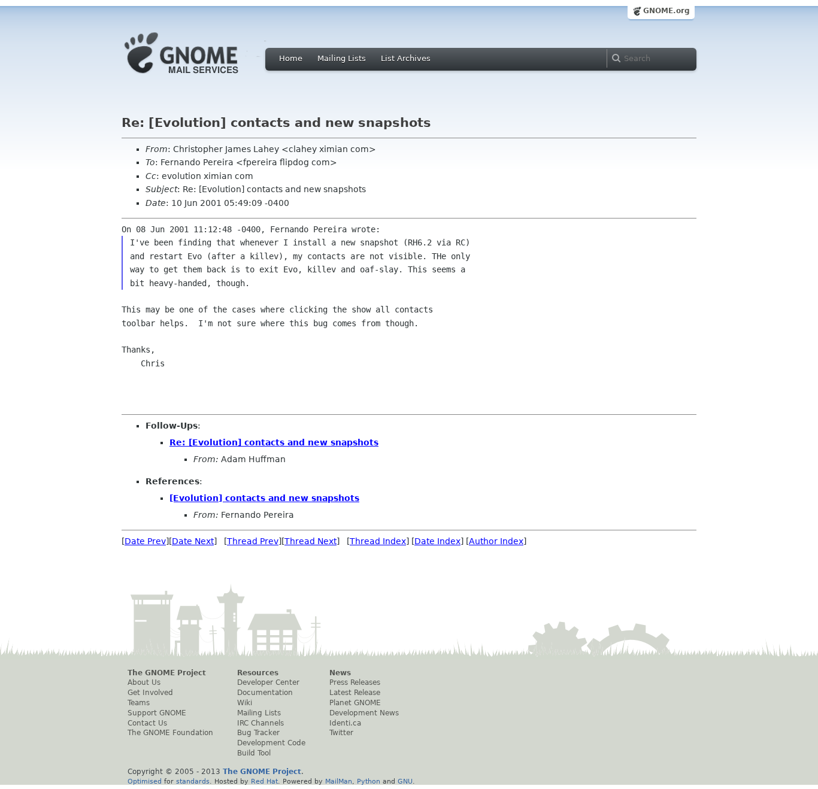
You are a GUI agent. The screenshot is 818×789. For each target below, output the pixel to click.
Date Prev (145, 541)
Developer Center (268, 682)
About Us (144, 682)
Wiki (244, 703)
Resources (257, 673)
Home (290, 58)
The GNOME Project (167, 673)
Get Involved (150, 692)
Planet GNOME (355, 703)
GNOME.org (666, 11)
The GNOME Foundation (170, 733)
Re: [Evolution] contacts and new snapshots (273, 442)
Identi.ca (345, 723)
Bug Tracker (258, 733)
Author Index (496, 541)
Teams (139, 703)
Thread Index (378, 541)
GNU (405, 781)
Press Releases (354, 682)
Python (368, 781)
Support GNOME (157, 713)
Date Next (193, 541)
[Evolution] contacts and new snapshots (264, 498)
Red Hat (264, 781)
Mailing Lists (341, 58)
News (340, 673)
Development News (364, 713)
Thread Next (310, 541)
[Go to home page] (199, 76)
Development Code (271, 743)
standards (193, 781)
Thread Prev (252, 541)
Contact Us (147, 723)
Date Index (437, 541)
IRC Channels (260, 723)
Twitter (341, 733)
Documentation (265, 692)
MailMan (338, 781)
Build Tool (254, 753)
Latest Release (354, 692)
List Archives (406, 58)
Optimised (145, 781)
